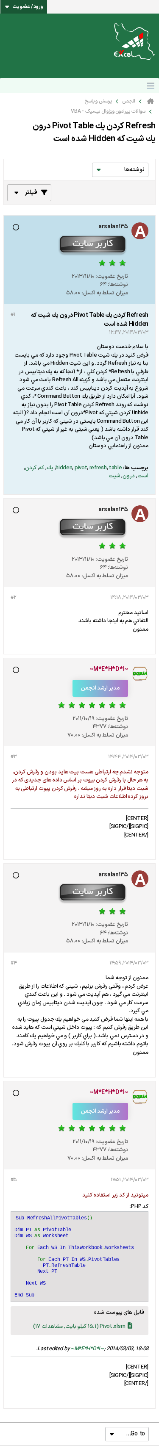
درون (129, 476)
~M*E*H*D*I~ (87, 1349)
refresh (98, 468)
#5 (13, 1180)
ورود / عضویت (28, 7)
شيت (114, 476)
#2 (13, 597)
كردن (30, 468)
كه (41, 468)
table (115, 468)
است (142, 476)
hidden (64, 468)
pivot (81, 468)
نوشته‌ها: (118, 284)
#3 (14, 757)
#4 (14, 963)
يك (50, 468)
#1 (13, 315)
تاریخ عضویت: (111, 276)
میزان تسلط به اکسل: (104, 293)
